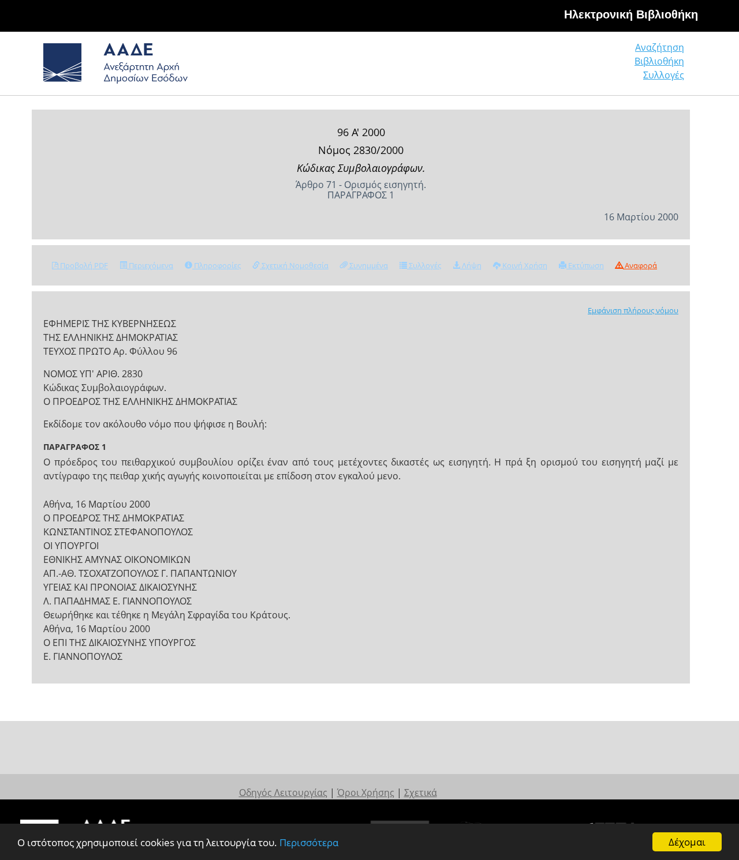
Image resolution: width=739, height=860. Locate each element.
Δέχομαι (687, 841)
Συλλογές (663, 75)
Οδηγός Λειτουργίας (283, 792)
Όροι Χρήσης (365, 792)
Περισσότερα (308, 842)
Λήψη (471, 265)
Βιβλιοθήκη (659, 61)
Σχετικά (420, 792)
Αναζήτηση (659, 47)
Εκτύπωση (585, 265)
